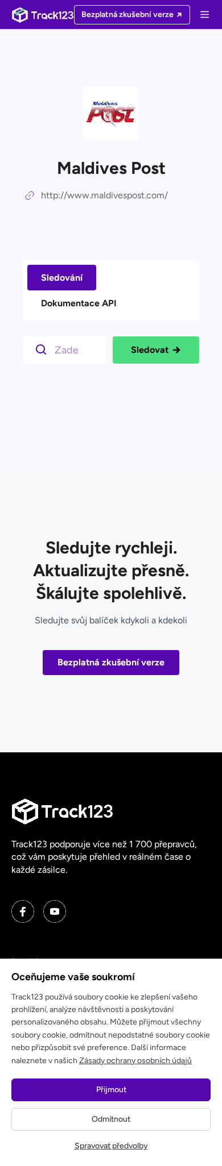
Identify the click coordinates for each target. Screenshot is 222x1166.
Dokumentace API (79, 303)
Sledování (62, 277)
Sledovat (149, 349)
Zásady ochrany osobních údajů (135, 1060)
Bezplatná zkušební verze (111, 662)
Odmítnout (111, 1119)
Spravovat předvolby (111, 1146)
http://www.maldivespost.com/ (104, 195)
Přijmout (111, 1089)
